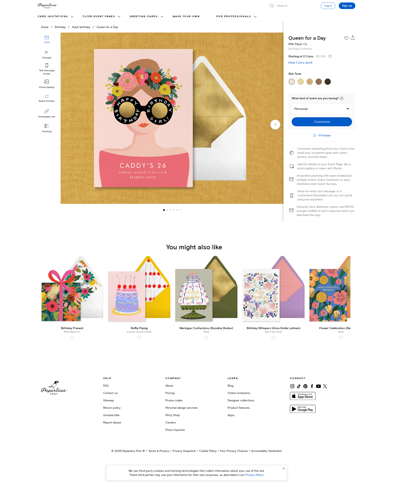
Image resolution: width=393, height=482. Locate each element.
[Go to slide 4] (170, 210)
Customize (322, 122)
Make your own (186, 16)
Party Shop (172, 415)
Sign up (347, 6)
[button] (342, 98)
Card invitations (53, 16)
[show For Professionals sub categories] (255, 16)
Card (47, 42)
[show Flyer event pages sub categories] (119, 16)
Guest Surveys (46, 101)
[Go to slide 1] (164, 210)
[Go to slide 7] (180, 210)
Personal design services (181, 408)
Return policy (112, 408)
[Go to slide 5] (174, 210)
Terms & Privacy (158, 451)
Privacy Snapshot (184, 451)
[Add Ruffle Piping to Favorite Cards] (139, 337)
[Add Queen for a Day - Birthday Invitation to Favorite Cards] (346, 38)
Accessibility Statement (266, 451)
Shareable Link (46, 116)
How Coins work (300, 63)
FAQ (106, 385)
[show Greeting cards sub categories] (162, 16)
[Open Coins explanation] (330, 56)
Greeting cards (144, 16)
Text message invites (46, 72)
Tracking (47, 131)
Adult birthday (81, 27)
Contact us (110, 393)
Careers (170, 422)
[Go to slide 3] (167, 210)
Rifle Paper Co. (298, 44)
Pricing (169, 393)
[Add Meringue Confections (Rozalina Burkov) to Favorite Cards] (206, 337)
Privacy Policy (254, 475)
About (169, 385)
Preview (46, 57)
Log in (328, 5)
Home (45, 27)
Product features (239, 408)
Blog (230, 385)
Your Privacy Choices (234, 451)
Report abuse (112, 422)
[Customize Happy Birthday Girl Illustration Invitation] (172, 118)
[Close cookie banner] (283, 468)
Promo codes (174, 400)
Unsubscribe (111, 415)
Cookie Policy (208, 451)
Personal (301, 109)
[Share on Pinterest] (305, 386)
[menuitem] (56, 17)
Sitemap (108, 400)
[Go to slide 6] (177, 210)
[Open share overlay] (352, 37)
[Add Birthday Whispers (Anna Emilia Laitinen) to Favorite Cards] (273, 337)
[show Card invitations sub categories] (72, 16)
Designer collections (241, 400)
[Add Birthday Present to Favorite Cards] (72, 337)
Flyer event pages (99, 16)
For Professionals (233, 16)
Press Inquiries (175, 430)
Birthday (60, 27)
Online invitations (239, 393)
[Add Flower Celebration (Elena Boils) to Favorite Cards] (340, 337)
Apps (231, 415)
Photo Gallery (46, 87)
